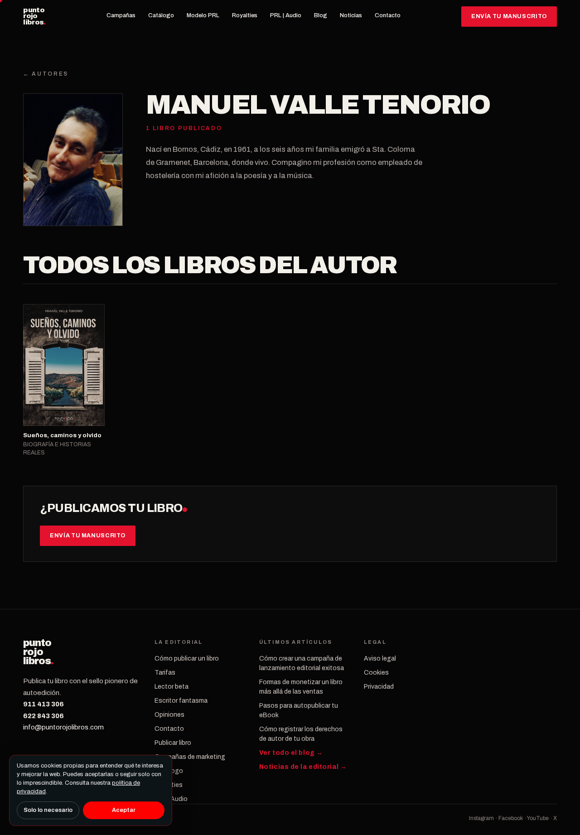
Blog (320, 15)
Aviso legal (380, 658)
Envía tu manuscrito (509, 16)
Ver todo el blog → (291, 752)
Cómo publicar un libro (187, 658)
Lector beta (171, 686)
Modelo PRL (203, 15)
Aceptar (123, 810)
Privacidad (379, 686)
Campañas (120, 15)
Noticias (351, 15)
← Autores (45, 74)
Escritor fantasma (181, 700)
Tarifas (165, 672)
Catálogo (161, 15)
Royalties (244, 15)
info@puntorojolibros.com (63, 727)
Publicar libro (173, 742)
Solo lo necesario (48, 810)
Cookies (376, 672)
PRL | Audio (285, 15)
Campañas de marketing (190, 756)
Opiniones (169, 714)
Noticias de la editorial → (303, 766)
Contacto (388, 15)
